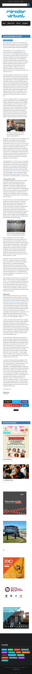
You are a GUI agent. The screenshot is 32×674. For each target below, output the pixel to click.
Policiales (21, 657)
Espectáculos (13, 657)
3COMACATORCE (16, 669)
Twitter (21, 1)
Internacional (12, 28)
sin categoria (25, 652)
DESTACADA (4, 660)
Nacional (5, 28)
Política (18, 23)
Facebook (16, 1)
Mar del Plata (11, 23)
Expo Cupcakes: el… (8, 459)
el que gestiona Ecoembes (14, 302)
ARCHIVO (5, 40)
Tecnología (13, 32)
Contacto (10, 1)
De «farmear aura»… (8, 480)
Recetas (4, 655)
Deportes (5, 32)
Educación (20, 28)
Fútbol (18, 652)
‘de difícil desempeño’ (18, 161)
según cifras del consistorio (15, 171)
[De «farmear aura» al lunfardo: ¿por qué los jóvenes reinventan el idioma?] (16, 471)
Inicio (4, 23)
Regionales (25, 23)
